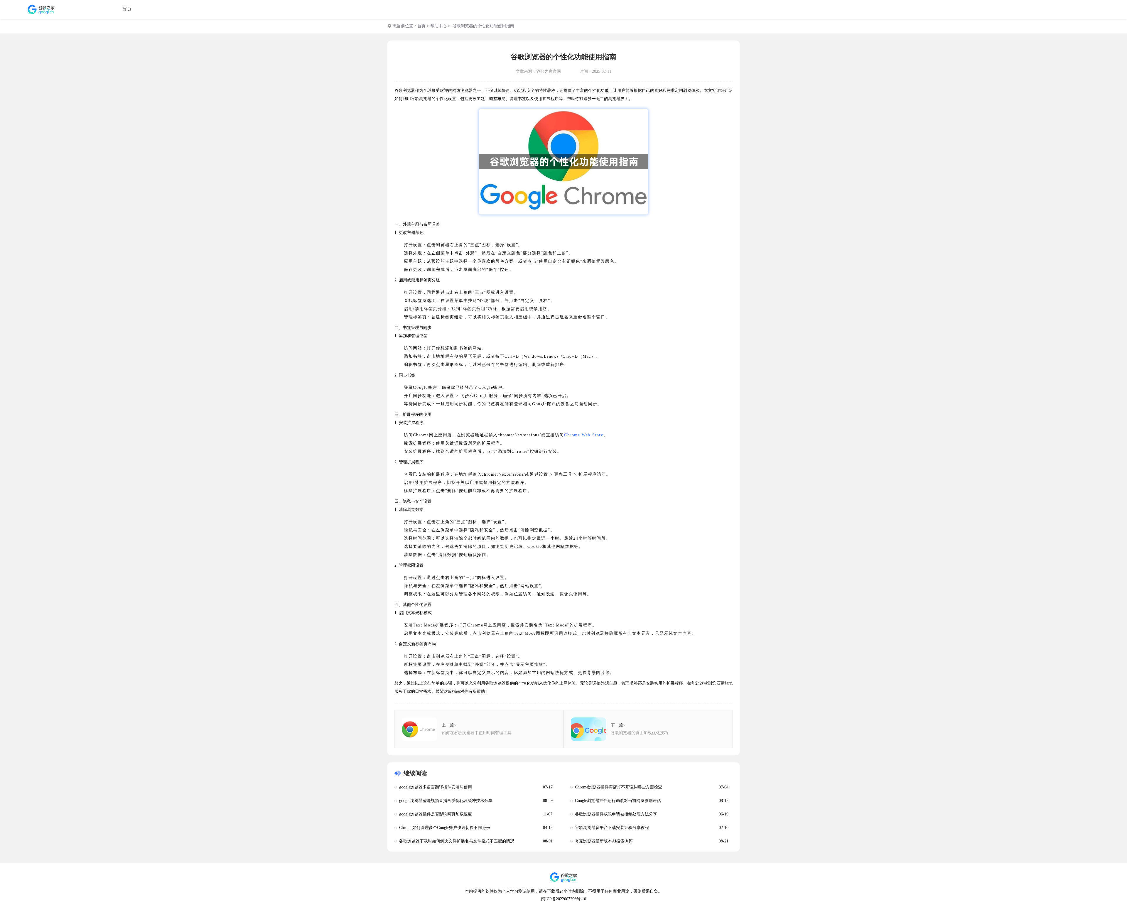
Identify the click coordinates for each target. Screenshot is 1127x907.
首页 (126, 8)
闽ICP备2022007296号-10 (563, 899)
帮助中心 (438, 26)
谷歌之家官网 (548, 71)
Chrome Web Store (583, 435)
